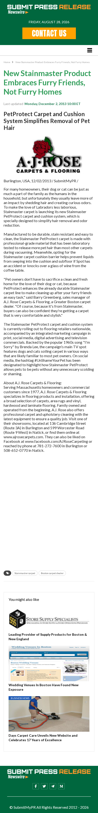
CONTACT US (49, 33)
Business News (20, 698)
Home (7, 62)
